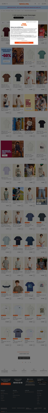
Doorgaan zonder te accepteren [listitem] (31, 21)
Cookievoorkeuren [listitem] (24, 40)
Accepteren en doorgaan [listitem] (24, 42)
